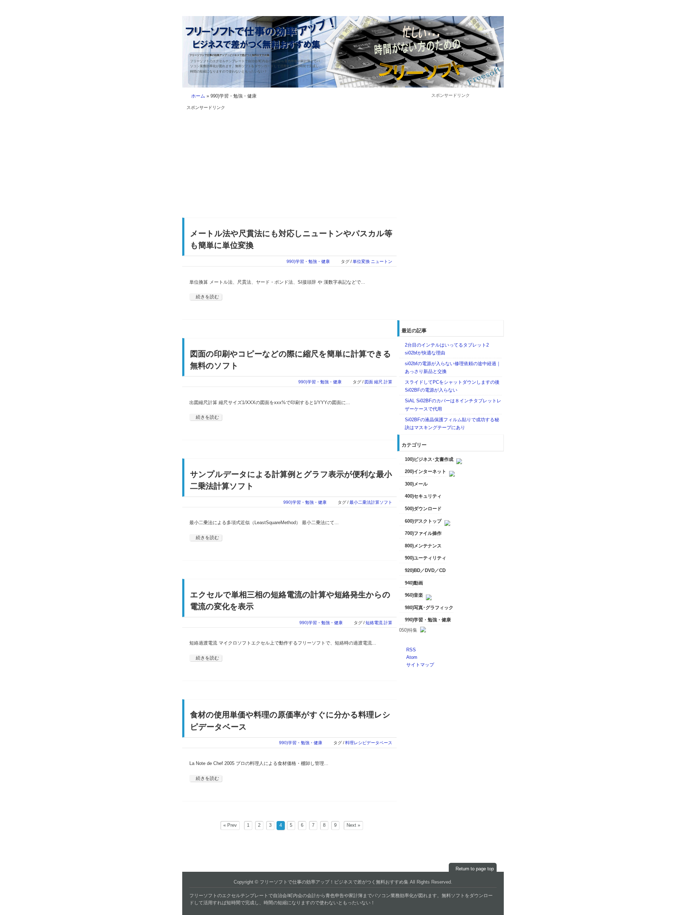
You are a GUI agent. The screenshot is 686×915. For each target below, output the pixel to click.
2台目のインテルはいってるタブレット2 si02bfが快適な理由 (447, 348)
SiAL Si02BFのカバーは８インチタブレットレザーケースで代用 (453, 404)
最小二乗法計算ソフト (370, 502)
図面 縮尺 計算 (378, 381)
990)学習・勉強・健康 (308, 261)
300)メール (416, 484)
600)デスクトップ (423, 521)
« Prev (230, 825)
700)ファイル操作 (423, 533)
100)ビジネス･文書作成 (429, 459)
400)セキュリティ (423, 496)
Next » (353, 825)
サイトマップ (420, 664)
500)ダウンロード (423, 508)
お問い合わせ (459, 11)
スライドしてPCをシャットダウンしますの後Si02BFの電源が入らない (452, 386)
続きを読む (207, 296)
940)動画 (414, 583)
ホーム (198, 96)
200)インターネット (425, 471)
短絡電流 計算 (379, 622)
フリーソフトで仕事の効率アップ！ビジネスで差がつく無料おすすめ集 (229, 55)
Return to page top (475, 868)
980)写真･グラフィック (429, 607)
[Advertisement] (247, 161)
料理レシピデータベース (368, 742)
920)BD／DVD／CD (425, 570)
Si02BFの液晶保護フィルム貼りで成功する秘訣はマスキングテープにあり (452, 423)
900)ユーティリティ (425, 558)
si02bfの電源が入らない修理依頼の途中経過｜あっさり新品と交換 (453, 367)
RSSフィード (488, 11)
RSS (411, 649)
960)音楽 (414, 595)
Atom (411, 657)
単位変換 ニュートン (372, 261)
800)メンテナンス (423, 545)
